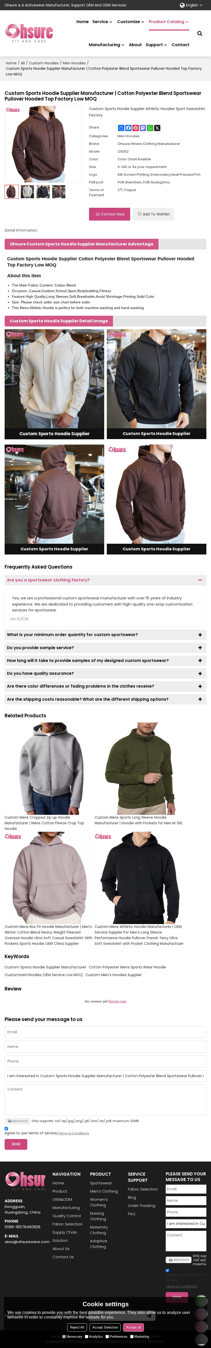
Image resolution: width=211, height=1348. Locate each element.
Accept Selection (105, 1327)
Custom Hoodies (44, 63)
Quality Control (66, 1215)
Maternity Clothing (99, 1229)
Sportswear (101, 1183)
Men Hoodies (74, 63)
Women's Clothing (99, 1202)
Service (100, 22)
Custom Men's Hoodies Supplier (113, 974)
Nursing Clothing (98, 1216)
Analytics (96, 1337)
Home (82, 22)
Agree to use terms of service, (47, 1133)
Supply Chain (64, 1232)
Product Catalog (166, 22)
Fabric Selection (67, 1224)
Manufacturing (104, 45)
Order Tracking (141, 1205)
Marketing (141, 1337)
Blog (132, 1197)
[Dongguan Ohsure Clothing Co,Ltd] (29, 33)
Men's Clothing (104, 1191)
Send (16, 1144)
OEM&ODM (62, 1199)
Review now (117, 1001)
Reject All (77, 1327)
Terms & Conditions (73, 1133)
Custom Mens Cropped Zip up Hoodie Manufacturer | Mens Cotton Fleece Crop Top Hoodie (44, 823)
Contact (180, 45)
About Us (60, 1248)
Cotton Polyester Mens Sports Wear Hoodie (127, 967)
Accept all (133, 1327)
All (23, 63)
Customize (128, 22)
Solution (60, 1240)
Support (154, 45)
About (135, 45)
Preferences (119, 1337)
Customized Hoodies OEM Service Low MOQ (44, 974)
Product (59, 1191)
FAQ (131, 1213)
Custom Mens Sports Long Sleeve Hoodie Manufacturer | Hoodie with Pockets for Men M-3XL (139, 820)
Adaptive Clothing (98, 1243)
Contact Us (63, 1257)
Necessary (74, 1337)
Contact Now (113, 214)
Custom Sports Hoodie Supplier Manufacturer (45, 967)
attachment (20, 1121)
